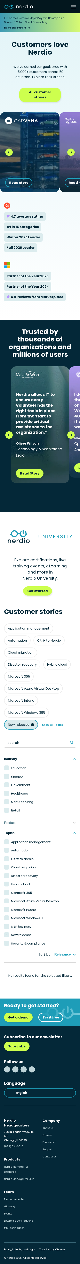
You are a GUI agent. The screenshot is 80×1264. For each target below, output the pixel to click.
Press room (49, 1142)
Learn (9, 1192)
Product (9, 823)
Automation (17, 640)
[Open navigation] (74, 7)
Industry (10, 759)
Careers (47, 1135)
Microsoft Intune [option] (23, 909)
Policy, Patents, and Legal (19, 1249)
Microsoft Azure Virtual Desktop (33, 688)
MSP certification (14, 1228)
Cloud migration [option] (23, 867)
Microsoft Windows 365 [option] (29, 918)
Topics (9, 833)
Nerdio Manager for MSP (19, 1179)
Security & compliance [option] (28, 943)
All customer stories (40, 95)
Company (51, 1120)
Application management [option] (31, 842)
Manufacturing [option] (22, 802)
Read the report (15, 27)
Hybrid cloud (57, 664)
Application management (28, 628)
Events (8, 1213)
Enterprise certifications (18, 1220)
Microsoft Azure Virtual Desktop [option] (35, 901)
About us (48, 1128)
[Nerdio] (18, 6)
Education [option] (18, 768)
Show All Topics (52, 724)
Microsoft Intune (21, 700)
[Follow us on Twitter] (15, 1069)
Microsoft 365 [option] (21, 893)
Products (12, 1159)
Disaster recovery (22, 664)
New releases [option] (21, 935)
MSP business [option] (21, 926)
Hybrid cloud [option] (20, 884)
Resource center (14, 1199)
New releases (18, 724)
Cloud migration (20, 652)
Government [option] (21, 785)
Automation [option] (20, 850)
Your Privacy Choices (52, 1249)
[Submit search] (72, 743)
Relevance (62, 954)
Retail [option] (15, 810)
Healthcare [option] (19, 793)
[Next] (71, 152)
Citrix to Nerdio (49, 640)
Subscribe (16, 1046)
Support (47, 1149)
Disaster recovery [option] (24, 876)
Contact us (49, 1156)
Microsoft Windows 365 (26, 712)
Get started (37, 591)
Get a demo (18, 1017)
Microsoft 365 (19, 676)
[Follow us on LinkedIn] (7, 1069)
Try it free (50, 1017)
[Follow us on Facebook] (24, 1069)
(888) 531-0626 (13, 1146)
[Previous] (9, 152)
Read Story (29, 473)
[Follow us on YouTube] (32, 1069)
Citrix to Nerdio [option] (22, 859)
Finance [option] (17, 776)
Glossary (9, 1206)
